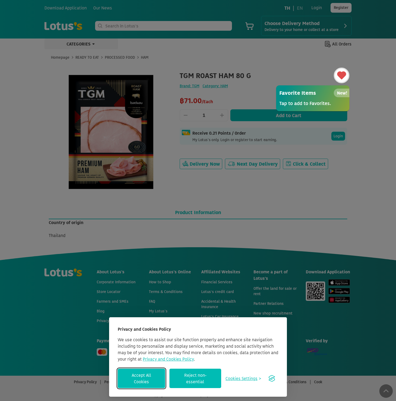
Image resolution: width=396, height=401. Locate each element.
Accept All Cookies (141, 378)
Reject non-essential (195, 378)
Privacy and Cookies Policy (168, 359)
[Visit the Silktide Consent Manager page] (271, 378)
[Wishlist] (341, 75)
